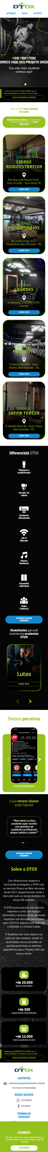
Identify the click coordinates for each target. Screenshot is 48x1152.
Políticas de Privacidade (24, 1088)
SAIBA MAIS (24, 189)
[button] (22, 84)
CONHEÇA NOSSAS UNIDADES (24, 619)
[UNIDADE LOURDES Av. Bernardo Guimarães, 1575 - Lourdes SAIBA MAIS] (24, 316)
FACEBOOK (26, 1106)
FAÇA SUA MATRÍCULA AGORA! (24, 98)
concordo (24, 1148)
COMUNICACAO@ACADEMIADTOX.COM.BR (27, 1084)
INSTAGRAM (26, 1100)
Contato (37, 14)
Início (24, 14)
